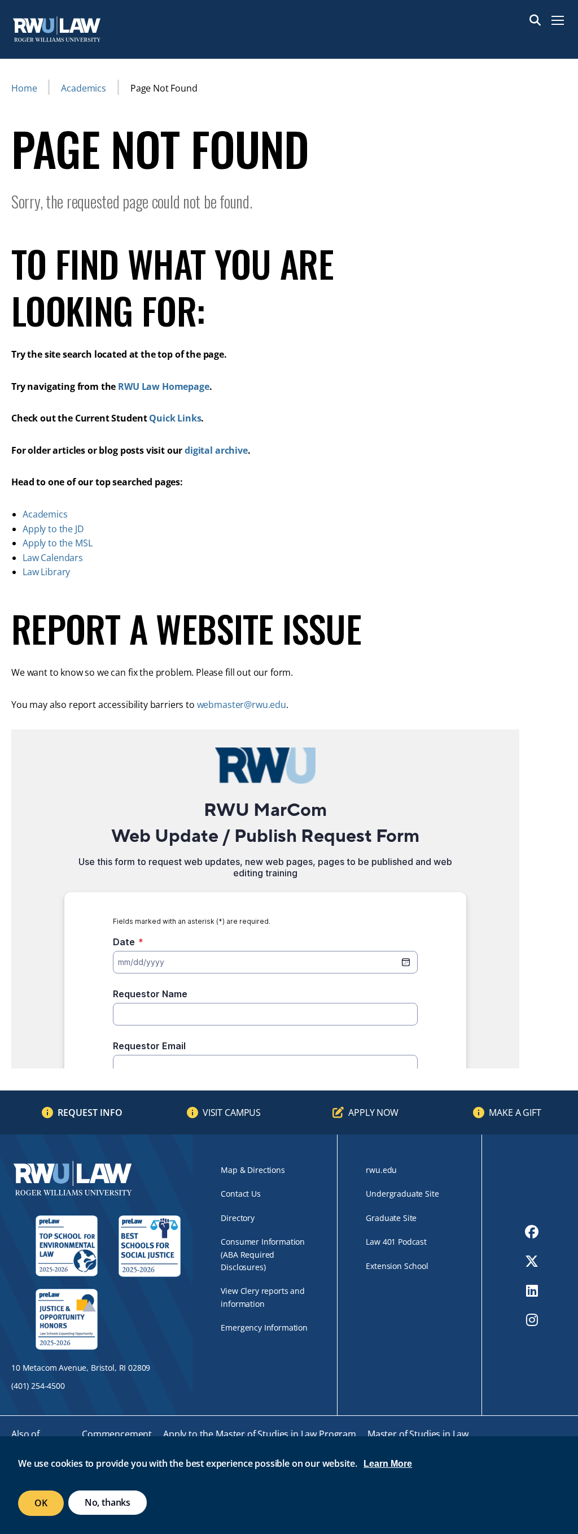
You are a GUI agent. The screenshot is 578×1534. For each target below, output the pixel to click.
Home (24, 88)
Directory (238, 1218)
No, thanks (107, 1502)
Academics (83, 88)
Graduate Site (391, 1218)
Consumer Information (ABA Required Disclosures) (263, 1254)
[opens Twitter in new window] (531, 1261)
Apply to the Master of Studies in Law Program (259, 1434)
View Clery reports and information (262, 1297)
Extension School (397, 1266)
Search (535, 20)
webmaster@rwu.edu (241, 704)
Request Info (90, 1112)
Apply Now (373, 1112)
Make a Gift (515, 1112)
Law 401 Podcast (396, 1241)
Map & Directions (252, 1169)
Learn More (388, 1463)
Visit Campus (232, 1112)
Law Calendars (53, 557)
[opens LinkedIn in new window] (532, 1290)
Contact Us (240, 1193)
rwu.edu (381, 1169)
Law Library (46, 572)
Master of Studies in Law (417, 1434)
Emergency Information (264, 1327)
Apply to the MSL (57, 543)
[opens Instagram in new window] (532, 1320)
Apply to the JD (53, 529)
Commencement (117, 1434)
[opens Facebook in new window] (531, 1232)
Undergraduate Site (402, 1193)
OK (40, 1503)
